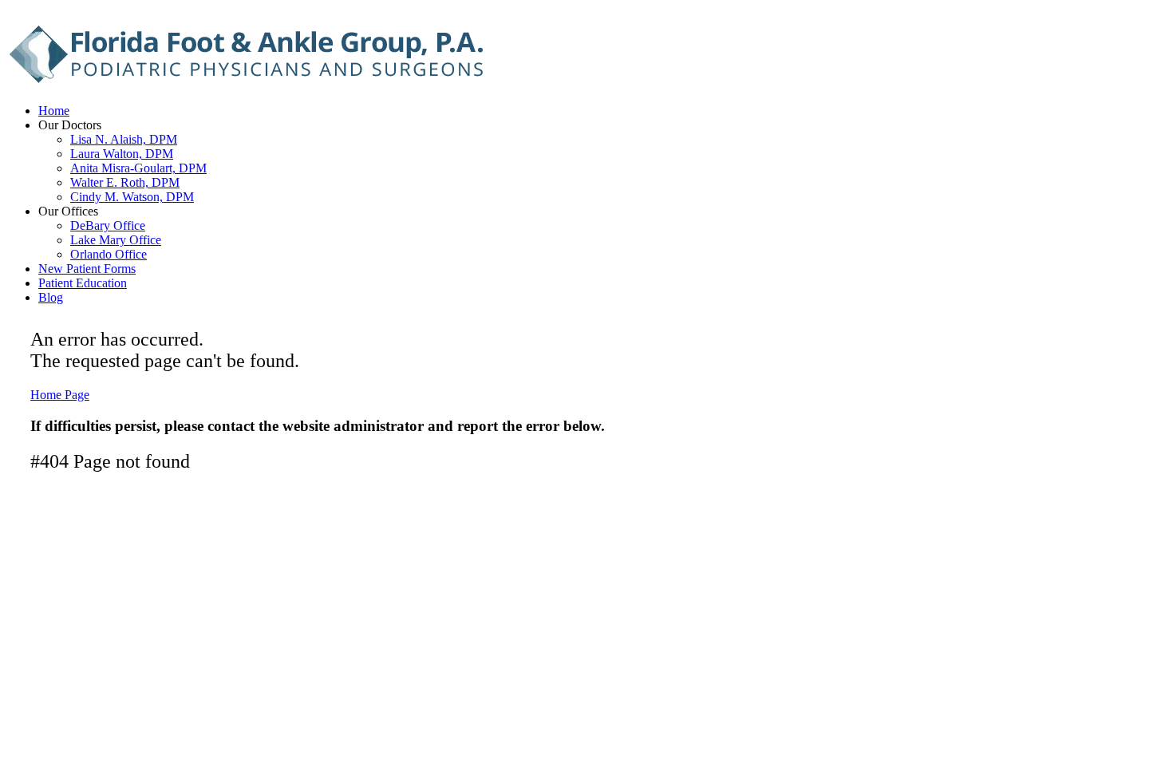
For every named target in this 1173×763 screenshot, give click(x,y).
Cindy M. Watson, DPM (132, 197)
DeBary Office (107, 225)
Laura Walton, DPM (121, 153)
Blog (50, 297)
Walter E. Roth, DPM (125, 182)
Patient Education (82, 283)
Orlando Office (108, 254)
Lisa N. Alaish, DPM (123, 139)
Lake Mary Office (115, 240)
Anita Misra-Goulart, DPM (138, 168)
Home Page (59, 394)
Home (53, 110)
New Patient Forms (87, 268)
